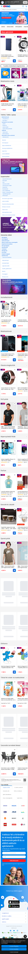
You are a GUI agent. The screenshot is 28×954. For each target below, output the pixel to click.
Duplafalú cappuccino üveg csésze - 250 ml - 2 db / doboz (8, 528)
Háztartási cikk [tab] (6, 791)
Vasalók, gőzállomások (6, 268)
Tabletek (4, 130)
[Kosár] (26, 6)
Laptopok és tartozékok (7, 122)
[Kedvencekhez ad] (15, 37)
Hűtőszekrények (5, 240)
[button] (2, 18)
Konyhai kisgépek (6, 254)
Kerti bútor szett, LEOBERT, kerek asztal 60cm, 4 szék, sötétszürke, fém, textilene (8, 768)
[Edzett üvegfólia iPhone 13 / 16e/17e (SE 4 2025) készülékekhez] (9, 448)
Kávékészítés (5, 255)
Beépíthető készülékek (7, 244)
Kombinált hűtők (5, 263)
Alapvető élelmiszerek (7, 179)
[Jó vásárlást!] (7, 6)
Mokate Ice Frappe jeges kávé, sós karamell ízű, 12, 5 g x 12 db (8, 699)
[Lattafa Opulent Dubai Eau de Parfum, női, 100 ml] (9, 481)
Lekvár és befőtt (5, 201)
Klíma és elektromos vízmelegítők (9, 242)
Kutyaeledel (5, 187)
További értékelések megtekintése (14, 66)
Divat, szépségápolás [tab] (7, 798)
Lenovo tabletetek (5, 153)
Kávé (3, 182)
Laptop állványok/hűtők (7, 128)
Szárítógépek (5, 239)
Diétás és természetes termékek (8, 215)
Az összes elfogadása (14, 946)
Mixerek (3, 271)
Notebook (5, 125)
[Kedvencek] (23, 6)
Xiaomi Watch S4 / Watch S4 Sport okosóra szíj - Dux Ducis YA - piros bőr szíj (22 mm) (8, 388)
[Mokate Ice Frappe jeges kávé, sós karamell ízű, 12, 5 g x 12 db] (9, 688)
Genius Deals (10, 26)
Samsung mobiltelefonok (7, 148)
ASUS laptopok (5, 142)
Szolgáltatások (5, 913)
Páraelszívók (5, 247)
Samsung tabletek (5, 156)
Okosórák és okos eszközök (8, 135)
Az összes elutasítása (14, 949)
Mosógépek (4, 237)
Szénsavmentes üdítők (7, 185)
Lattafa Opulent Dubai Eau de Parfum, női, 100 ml (8, 492)
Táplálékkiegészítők (6, 193)
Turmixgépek (4, 274)
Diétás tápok (5, 195)
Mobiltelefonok (5, 117)
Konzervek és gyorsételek (7, 198)
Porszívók (4, 252)
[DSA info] (26, 81)
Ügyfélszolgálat (5, 919)
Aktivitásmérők (5, 137)
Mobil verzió (14, 928)
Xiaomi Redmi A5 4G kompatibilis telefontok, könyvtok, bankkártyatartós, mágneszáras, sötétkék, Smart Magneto (8, 55)
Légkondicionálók (5, 265)
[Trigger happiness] (1, 6)
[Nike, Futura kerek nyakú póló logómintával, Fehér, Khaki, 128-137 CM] (9, 553)
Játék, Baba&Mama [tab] (7, 794)
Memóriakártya (6, 133)
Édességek (5, 180)
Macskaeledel (5, 189)
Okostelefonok (6, 118)
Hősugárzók (4, 250)
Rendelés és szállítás (6, 916)
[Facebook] (10, 930)
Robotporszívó (5, 276)
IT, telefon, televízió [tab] (18, 787)
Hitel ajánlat (19, 26)
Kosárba (14, 60)
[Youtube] (14, 930)
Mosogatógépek (5, 245)
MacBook (4, 140)
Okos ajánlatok (7, 32)
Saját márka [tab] (19, 798)
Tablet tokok (5, 132)
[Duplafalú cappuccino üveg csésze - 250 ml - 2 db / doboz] (9, 516)
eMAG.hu (4, 922)
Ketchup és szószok (6, 206)
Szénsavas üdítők (6, 184)
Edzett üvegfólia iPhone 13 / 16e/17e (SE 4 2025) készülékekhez (8, 460)
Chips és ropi (5, 209)
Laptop (4, 123)
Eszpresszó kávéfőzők (7, 257)
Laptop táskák (5, 127)
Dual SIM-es (5, 120)
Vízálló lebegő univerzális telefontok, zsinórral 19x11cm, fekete (7, 104)
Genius (3, 26)
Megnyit (25, 2)
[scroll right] (26, 49)
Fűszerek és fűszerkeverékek (8, 204)
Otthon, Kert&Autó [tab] (18, 791)
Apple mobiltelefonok (6, 145)
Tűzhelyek (4, 249)
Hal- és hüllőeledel (6, 190)
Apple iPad (4, 151)
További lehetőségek (14, 952)
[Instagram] (17, 930)
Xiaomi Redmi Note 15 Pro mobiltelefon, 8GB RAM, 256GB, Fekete (7, 354)
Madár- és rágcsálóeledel (8, 192)
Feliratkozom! (14, 860)
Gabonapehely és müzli (7, 212)
